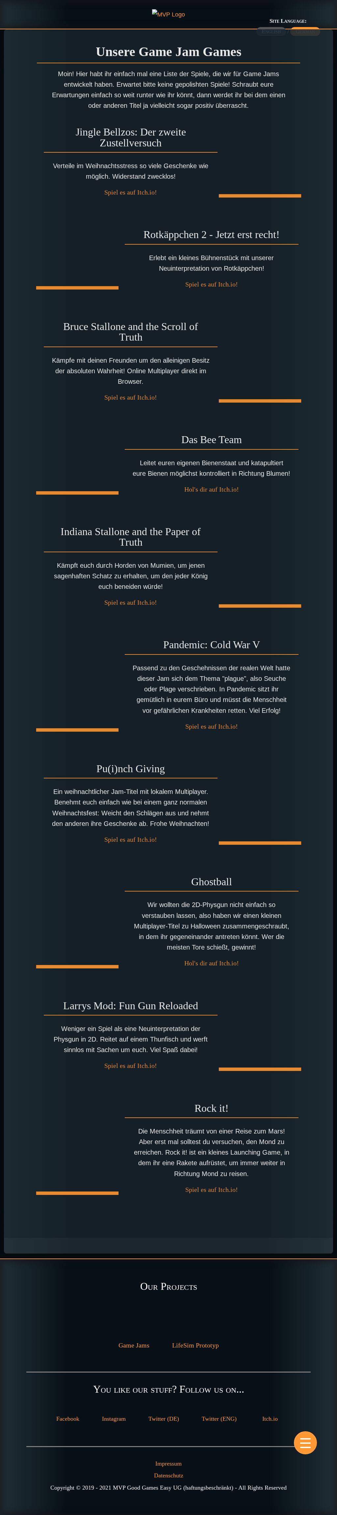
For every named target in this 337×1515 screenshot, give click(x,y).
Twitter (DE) (163, 1418)
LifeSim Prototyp (195, 1345)
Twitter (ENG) (219, 1418)
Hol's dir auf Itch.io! (211, 489)
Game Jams (133, 1345)
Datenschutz (168, 1475)
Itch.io (270, 1418)
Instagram (114, 1418)
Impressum (168, 1463)
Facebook (67, 1418)
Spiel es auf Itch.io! (130, 192)
